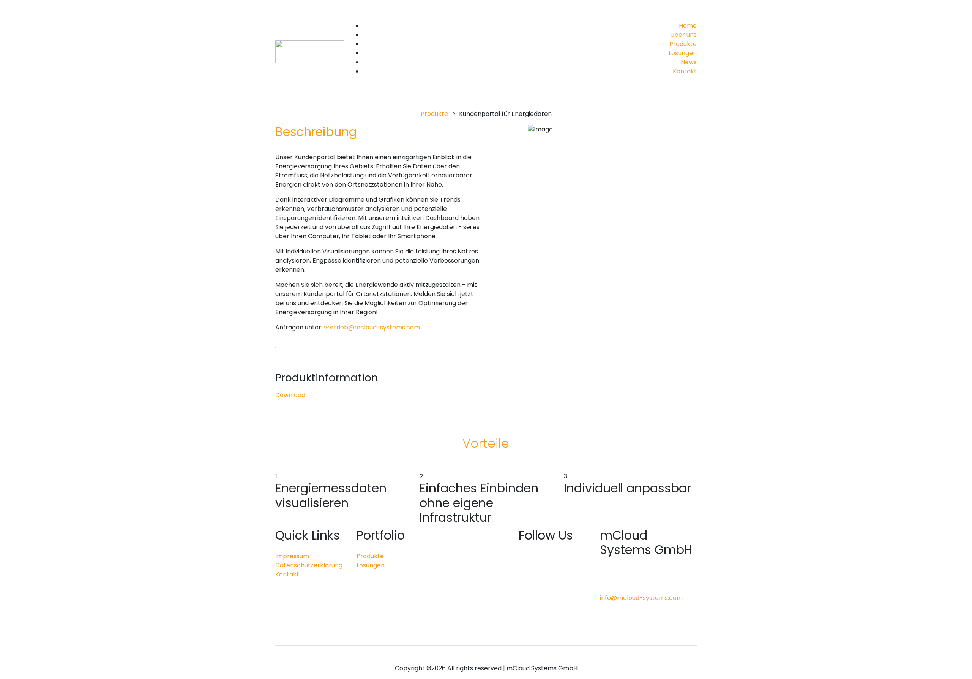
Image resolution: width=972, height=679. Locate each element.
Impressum (292, 556)
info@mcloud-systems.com (641, 598)
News (689, 62)
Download (290, 395)
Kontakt (685, 71)
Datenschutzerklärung (308, 565)
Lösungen (683, 53)
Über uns (683, 34)
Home (688, 25)
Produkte (683, 44)
